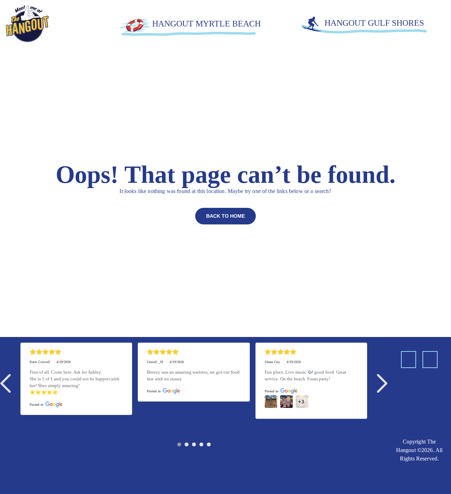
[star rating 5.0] (76, 352)
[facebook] (408, 359)
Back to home (225, 216)
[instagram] (430, 359)
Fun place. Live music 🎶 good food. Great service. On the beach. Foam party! (306, 375)
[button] (7, 383)
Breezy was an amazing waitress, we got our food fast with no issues (193, 375)
